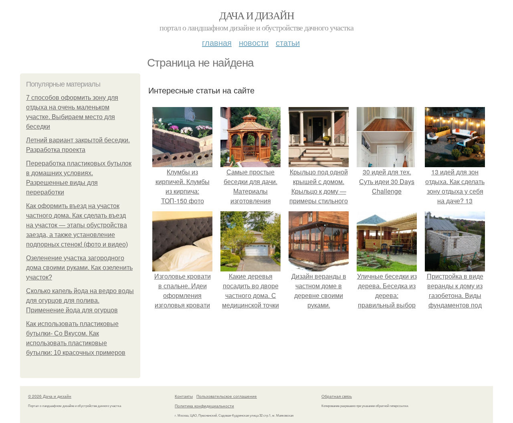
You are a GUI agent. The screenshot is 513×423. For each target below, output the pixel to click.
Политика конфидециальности (204, 406)
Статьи (288, 42)
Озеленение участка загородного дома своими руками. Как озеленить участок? (79, 268)
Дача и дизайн (256, 15)
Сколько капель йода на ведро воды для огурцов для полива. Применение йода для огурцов (80, 300)
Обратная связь (336, 396)
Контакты (184, 396)
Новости (254, 42)
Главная (217, 42)
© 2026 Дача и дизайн (49, 396)
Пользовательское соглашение (226, 396)
